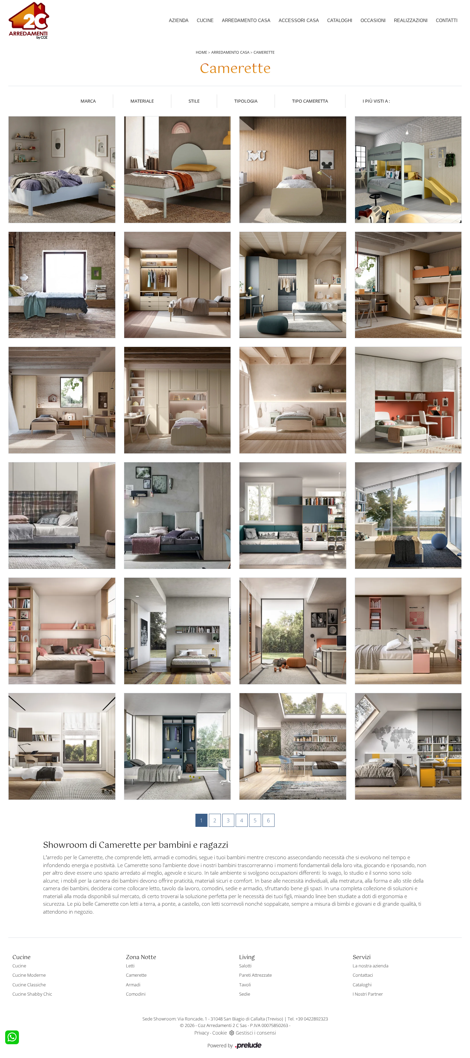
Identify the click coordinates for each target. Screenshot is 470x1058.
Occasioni (373, 20)
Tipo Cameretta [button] (310, 101)
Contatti (447, 20)
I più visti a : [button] (376, 101)
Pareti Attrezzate (255, 975)
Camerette (264, 52)
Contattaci (363, 975)
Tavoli (245, 985)
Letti (130, 966)
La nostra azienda (370, 966)
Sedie (244, 994)
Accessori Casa (299, 20)
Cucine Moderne (29, 975)
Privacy (201, 1032)
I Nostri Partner (368, 994)
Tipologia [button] (245, 101)
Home (201, 52)
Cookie (219, 1032)
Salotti (245, 966)
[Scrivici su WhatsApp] (12, 1037)
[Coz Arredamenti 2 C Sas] (29, 20)
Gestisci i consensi (256, 1032)
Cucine (205, 20)
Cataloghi (339, 20)
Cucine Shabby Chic (32, 994)
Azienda (179, 20)
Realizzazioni (411, 20)
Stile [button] (194, 101)
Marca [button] (88, 101)
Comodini (136, 994)
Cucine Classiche (29, 985)
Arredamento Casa (246, 20)
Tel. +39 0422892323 (308, 1019)
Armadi (133, 985)
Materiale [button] (142, 101)
